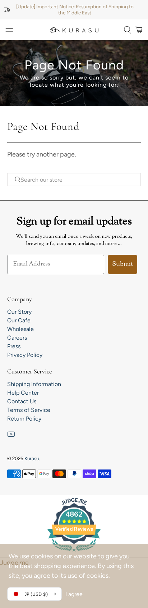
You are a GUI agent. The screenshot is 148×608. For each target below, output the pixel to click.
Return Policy (24, 418)
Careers (17, 337)
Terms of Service (28, 410)
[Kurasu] (74, 30)
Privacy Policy (24, 354)
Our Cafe (19, 320)
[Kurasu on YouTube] (11, 436)
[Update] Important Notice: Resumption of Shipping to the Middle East (75, 9)
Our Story (19, 311)
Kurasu (31, 458)
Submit (122, 264)
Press (13, 346)
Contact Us (21, 401)
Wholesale (20, 329)
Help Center (23, 392)
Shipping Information (34, 384)
